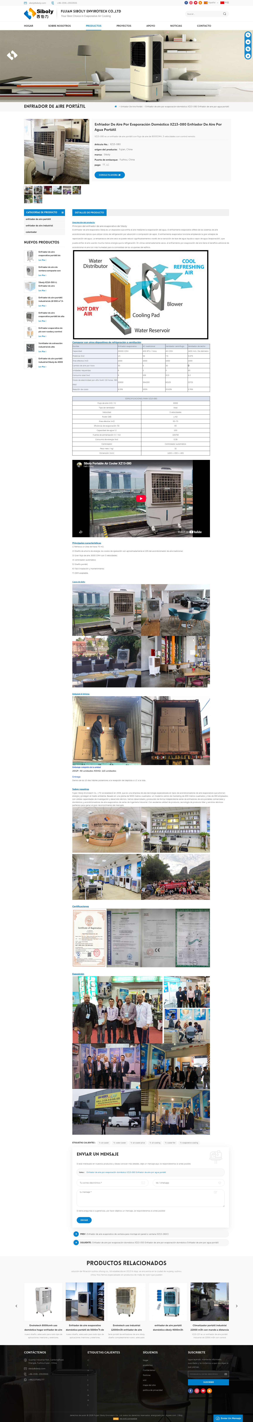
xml (144, 1380)
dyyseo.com (171, 1415)
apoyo (150, 25)
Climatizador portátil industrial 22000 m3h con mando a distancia (168, 1327)
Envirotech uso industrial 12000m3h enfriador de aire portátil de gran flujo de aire (85, 1328)
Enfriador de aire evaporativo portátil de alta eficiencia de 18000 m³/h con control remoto (51, 315)
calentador (31, 232)
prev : (83, 1234)
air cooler (105, 1143)
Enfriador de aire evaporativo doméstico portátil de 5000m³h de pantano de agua (43, 1328)
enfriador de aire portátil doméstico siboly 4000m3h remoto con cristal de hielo (126, 1328)
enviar (84, 1220)
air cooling (156, 1143)
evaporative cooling (190, 1143)
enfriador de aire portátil (38, 219)
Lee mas (42, 260)
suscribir (208, 1382)
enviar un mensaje (231, 1418)
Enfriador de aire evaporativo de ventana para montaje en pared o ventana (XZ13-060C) (128, 1234)
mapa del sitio (149, 1385)
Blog (180, 1415)
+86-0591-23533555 (67, 3)
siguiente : (86, 1242)
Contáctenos (149, 1370)
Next (236, 1305)
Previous (16, 1305)
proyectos (124, 25)
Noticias (176, 25)
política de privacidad (153, 1390)
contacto (204, 25)
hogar (28, 25)
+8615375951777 (36, 1379)
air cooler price (139, 1143)
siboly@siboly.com (37, 3)
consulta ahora (108, 175)
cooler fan (171, 1143)
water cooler (121, 1143)
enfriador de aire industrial (39, 225)
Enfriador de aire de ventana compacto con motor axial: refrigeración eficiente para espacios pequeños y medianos (51, 269)
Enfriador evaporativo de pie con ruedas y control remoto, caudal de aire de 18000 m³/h (51, 330)
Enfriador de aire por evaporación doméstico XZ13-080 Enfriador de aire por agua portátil (126, 1172)
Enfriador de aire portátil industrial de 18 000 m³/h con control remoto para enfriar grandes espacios (51, 299)
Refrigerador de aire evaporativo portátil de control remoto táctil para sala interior (210, 1328)
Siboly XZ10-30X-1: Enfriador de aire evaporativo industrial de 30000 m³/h (51, 284)
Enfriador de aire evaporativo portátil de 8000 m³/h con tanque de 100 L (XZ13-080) (51, 254)
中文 (226, 2)
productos (93, 25)
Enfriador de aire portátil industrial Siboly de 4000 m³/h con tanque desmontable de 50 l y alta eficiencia (51, 360)
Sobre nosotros (59, 25)
